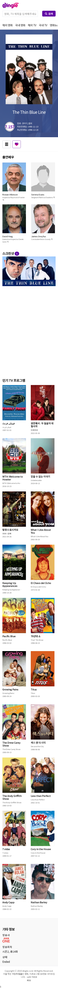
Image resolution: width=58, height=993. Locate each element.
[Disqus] (29, 332)
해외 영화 (7, 25)
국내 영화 (20, 25)
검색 (50, 14)
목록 (6, 144)
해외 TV (32, 25)
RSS (29, 980)
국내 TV (43, 25)
